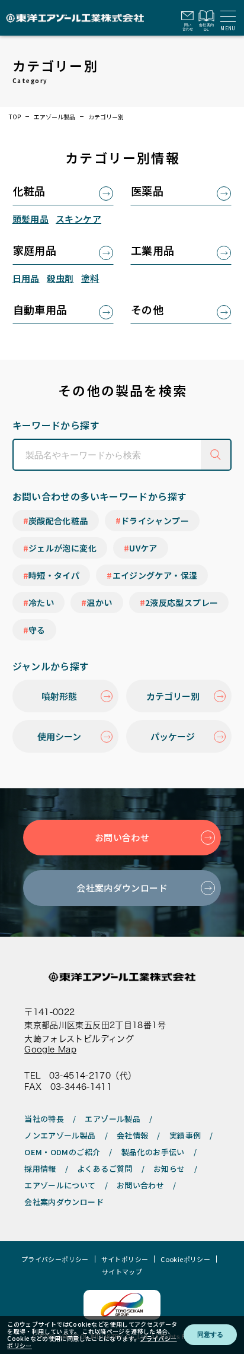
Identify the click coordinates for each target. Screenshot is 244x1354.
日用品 (26, 278)
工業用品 (153, 250)
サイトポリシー (125, 1259)
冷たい (41, 602)
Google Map (50, 1049)
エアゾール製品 (54, 117)
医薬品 (147, 190)
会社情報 (133, 1135)
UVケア (143, 548)
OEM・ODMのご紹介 (62, 1152)
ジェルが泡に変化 (62, 548)
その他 (147, 309)
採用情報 (40, 1168)
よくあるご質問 (105, 1168)
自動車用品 (40, 309)
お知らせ (169, 1168)
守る (37, 630)
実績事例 (185, 1135)
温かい (99, 602)
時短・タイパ (53, 575)
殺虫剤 (60, 278)
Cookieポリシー (185, 1259)
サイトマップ (122, 1272)
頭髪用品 (30, 219)
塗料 (90, 278)
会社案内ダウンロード (122, 887)
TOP (15, 117)
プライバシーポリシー (55, 1259)
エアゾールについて (59, 1185)
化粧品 (29, 190)
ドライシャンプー (155, 521)
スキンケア (78, 219)
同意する (210, 1334)
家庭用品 (35, 250)
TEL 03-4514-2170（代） (80, 1075)
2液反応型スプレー (181, 602)
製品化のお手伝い (153, 1152)
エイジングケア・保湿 (155, 575)
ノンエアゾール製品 (59, 1135)
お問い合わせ (122, 837)
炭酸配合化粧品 (58, 521)
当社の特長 (44, 1118)
